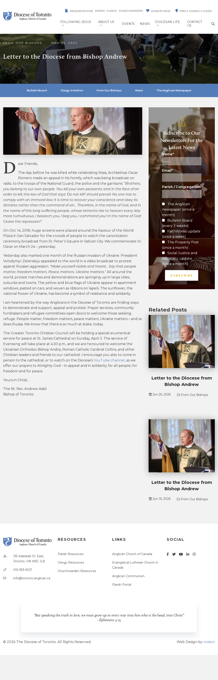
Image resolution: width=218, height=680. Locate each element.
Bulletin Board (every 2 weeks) (177, 223)
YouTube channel (109, 360)
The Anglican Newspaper (173, 90)
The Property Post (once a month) (180, 245)
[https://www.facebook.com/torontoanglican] (168, 554)
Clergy (111, 10)
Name (168, 154)
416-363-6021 (22, 570)
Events (128, 24)
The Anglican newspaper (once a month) (178, 209)
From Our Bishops (22, 42)
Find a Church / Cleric (196, 11)
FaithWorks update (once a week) (181, 234)
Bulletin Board (37, 90)
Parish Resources (70, 554)
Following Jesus (75, 22)
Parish (100, 10)
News (145, 24)
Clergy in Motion (71, 90)
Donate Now (160, 11)
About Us (106, 22)
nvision (209, 642)
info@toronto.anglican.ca (31, 578)
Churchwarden (131, 10)
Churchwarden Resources (77, 571)
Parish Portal (121, 584)
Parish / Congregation (181, 187)
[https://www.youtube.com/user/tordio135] (181, 554)
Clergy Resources (71, 562)
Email (167, 171)
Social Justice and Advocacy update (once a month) (179, 258)
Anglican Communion (128, 576)
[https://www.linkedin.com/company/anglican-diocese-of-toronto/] (187, 554)
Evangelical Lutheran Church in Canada (135, 565)
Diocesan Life (167, 22)
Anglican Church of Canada (132, 554)
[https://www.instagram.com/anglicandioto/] (194, 554)
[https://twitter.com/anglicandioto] (174, 554)
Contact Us (194, 23)
